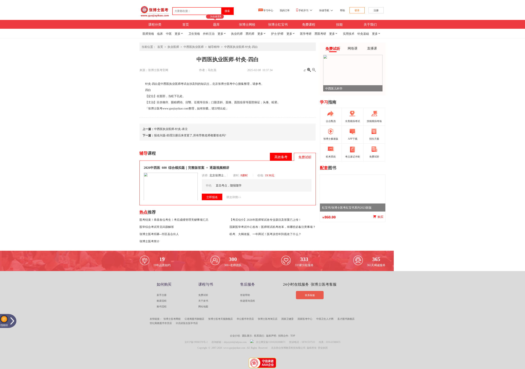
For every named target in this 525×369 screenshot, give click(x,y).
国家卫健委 (287, 318)
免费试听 (203, 295)
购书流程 (162, 306)
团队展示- (247, 335)
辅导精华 (214, 46)
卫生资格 (194, 33)
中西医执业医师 (194, 46)
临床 (160, 33)
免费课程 (308, 24)
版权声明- (271, 335)
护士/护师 (277, 33)
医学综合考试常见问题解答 (156, 226)
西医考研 (320, 33)
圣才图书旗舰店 (346, 318)
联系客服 (310, 295)
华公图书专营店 (245, 318)
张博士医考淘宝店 (267, 318)
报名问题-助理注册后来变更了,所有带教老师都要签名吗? (190, 135)
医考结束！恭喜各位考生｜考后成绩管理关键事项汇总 (173, 219)
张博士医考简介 (149, 241)
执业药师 (237, 33)
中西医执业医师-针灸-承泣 (171, 128)
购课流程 (162, 300)
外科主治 (209, 33)
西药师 (250, 33)
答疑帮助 (245, 295)
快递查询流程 (247, 300)
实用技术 (348, 33)
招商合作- (283, 335)
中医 (169, 33)
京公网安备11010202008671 (270, 342)
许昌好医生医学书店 (187, 323)
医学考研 (306, 33)
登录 (357, 10)
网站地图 (203, 306)
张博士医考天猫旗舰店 (220, 318)
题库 (216, 24)
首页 (185, 24)
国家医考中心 (305, 318)
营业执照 (323, 347)
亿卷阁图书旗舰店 (194, 318)
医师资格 (148, 33)
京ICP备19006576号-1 (196, 342)
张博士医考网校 (172, 318)
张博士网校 (247, 24)
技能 (339, 24)
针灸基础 (363, 33)
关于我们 (370, 24)
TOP (292, 335)
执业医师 (173, 46)
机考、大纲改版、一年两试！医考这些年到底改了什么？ (265, 233)
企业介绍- (235, 335)
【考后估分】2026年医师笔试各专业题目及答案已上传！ (265, 219)
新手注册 (162, 295)
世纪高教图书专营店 (161, 323)
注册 (376, 10)
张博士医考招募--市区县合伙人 (159, 233)
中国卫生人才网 (324, 318)
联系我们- (259, 335)
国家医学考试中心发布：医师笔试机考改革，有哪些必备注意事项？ (272, 226)
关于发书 (203, 300)
